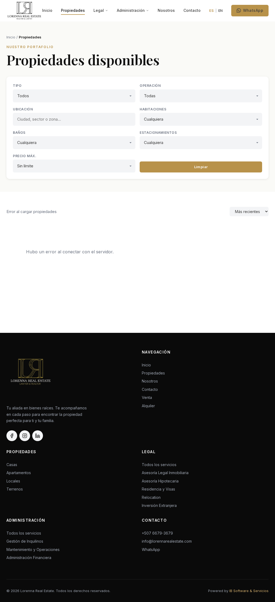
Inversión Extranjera (159, 505)
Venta (147, 397)
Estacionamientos (158, 133)
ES (211, 10)
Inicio (47, 10)
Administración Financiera (28, 557)
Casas (11, 464)
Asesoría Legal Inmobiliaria (165, 472)
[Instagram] (24, 435)
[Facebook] (11, 435)
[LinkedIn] (37, 435)
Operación (150, 86)
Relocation (151, 497)
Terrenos (14, 489)
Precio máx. (25, 156)
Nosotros (166, 10)
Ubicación (23, 109)
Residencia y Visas (158, 489)
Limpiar (201, 167)
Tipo (17, 86)
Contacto (192, 10)
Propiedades (73, 10)
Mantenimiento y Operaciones (33, 549)
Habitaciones (153, 109)
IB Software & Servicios (249, 591)
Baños (19, 133)
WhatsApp (253, 10)
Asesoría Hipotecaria (160, 481)
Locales (13, 481)
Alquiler (148, 405)
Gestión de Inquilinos (24, 541)
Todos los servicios (159, 464)
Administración (131, 10)
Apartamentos (18, 472)
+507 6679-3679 (157, 533)
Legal (98, 10)
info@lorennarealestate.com (167, 541)
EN (220, 10)
